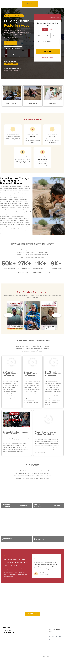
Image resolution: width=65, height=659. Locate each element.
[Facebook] (59, 636)
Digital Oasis (45, 656)
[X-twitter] (56, 636)
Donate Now (10, 43)
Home (26, 629)
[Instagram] (53, 636)
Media (38, 629)
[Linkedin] (49, 639)
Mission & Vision (28, 632)
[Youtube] (49, 636)
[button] (11, 362)
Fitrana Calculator (41, 634)
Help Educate (12, 103)
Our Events (32, 465)
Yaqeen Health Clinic (29, 635)
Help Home (32, 103)
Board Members (28, 641)
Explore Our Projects (13, 48)
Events (26, 638)
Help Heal (53, 103)
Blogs (37, 632)
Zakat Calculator (41, 637)
